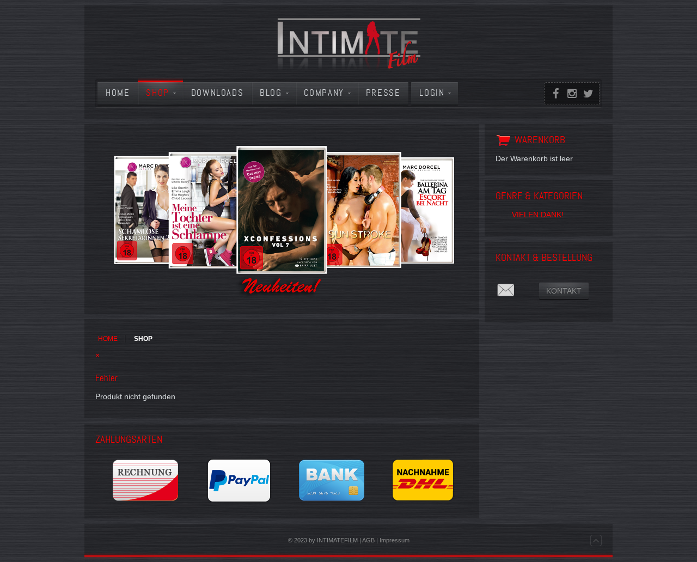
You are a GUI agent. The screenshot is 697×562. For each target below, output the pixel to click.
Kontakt (564, 290)
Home (108, 339)
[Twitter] (588, 93)
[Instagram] (571, 93)
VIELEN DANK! (538, 214)
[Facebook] (555, 93)
